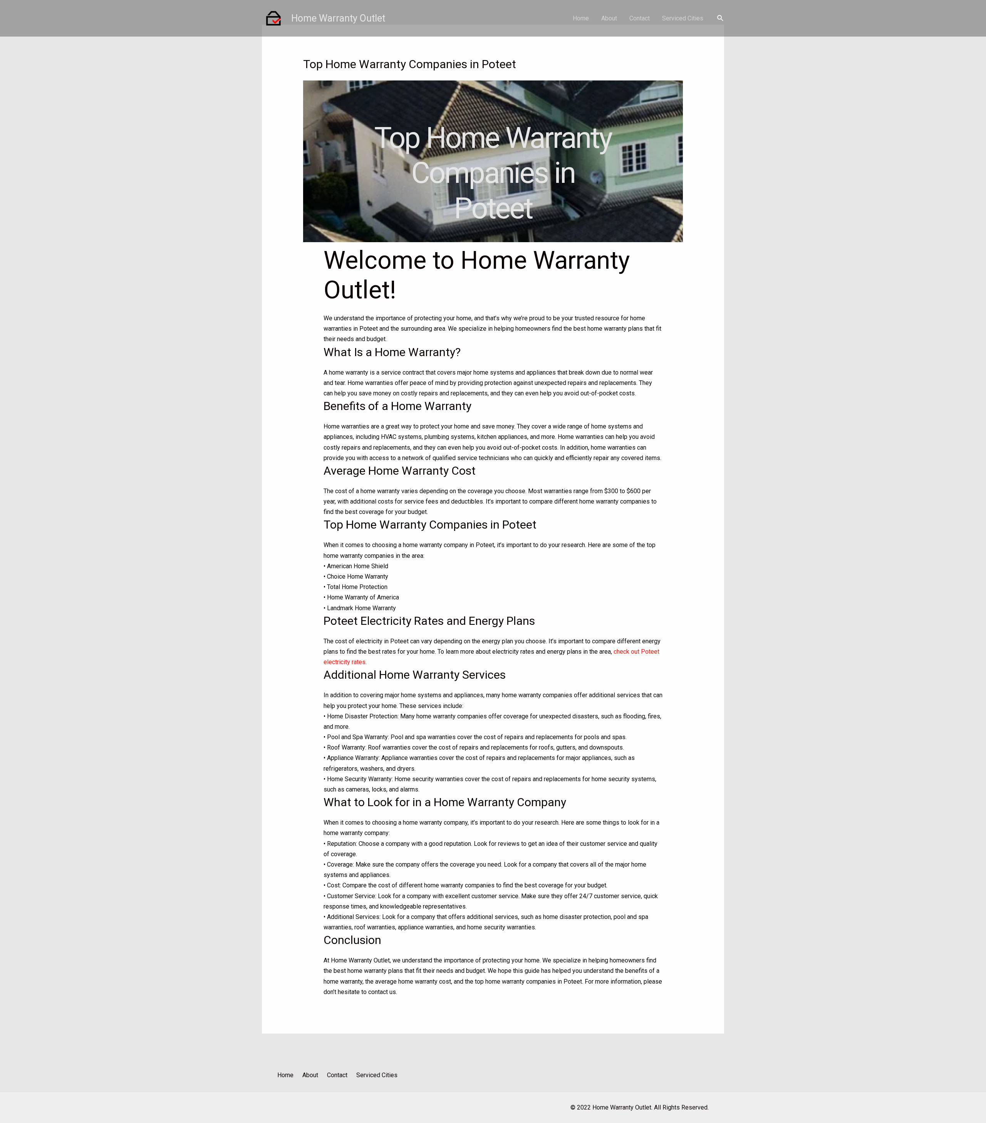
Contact (639, 18)
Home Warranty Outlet (338, 18)
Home (581, 18)
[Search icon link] (720, 18)
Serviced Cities (682, 18)
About (609, 18)
